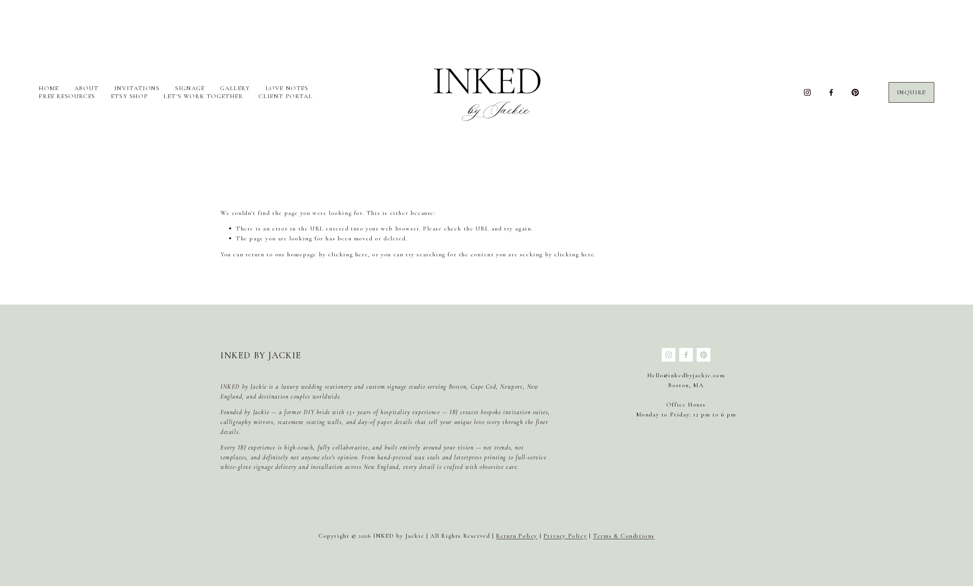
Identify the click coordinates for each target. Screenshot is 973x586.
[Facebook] (831, 92)
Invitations (137, 88)
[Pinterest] (855, 92)
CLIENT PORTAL (285, 96)
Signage (189, 88)
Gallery (235, 88)
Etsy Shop (129, 96)
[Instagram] (807, 92)
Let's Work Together (203, 96)
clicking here (348, 254)
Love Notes (287, 88)
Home (49, 88)
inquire (911, 92)
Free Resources (67, 96)
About (86, 88)
